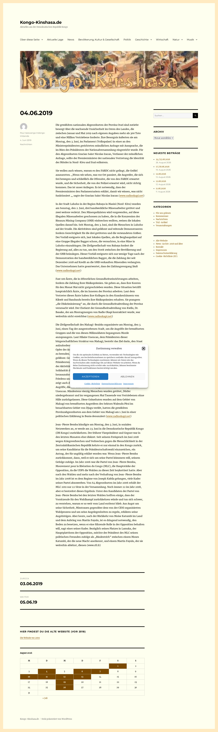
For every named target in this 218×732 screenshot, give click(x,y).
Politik (127, 39)
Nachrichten (26, 144)
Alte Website (162, 240)
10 (29, 677)
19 (64, 682)
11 (47, 677)
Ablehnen (127, 376)
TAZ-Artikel (161, 222)
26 (64, 687)
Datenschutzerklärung (112, 384)
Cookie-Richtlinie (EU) (167, 256)
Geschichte (142, 39)
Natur (176, 39)
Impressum (128, 384)
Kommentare (162, 216)
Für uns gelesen (163, 213)
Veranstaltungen (164, 225)
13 (82, 677)
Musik (190, 39)
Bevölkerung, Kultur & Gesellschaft (98, 39)
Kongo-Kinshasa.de (41, 22)
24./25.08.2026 (163, 159)
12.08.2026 (161, 174)
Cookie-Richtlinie (92, 384)
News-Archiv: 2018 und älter (169, 244)
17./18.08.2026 (163, 166)
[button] (143, 348)
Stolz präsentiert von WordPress (57, 719)
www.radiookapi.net (131, 195)
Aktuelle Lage (55, 39)
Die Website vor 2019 (30, 638)
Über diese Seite (30, 39)
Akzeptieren (90, 376)
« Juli (45, 698)
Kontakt (159, 247)
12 (64, 677)
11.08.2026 (161, 188)
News (70, 39)
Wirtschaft (162, 39)
